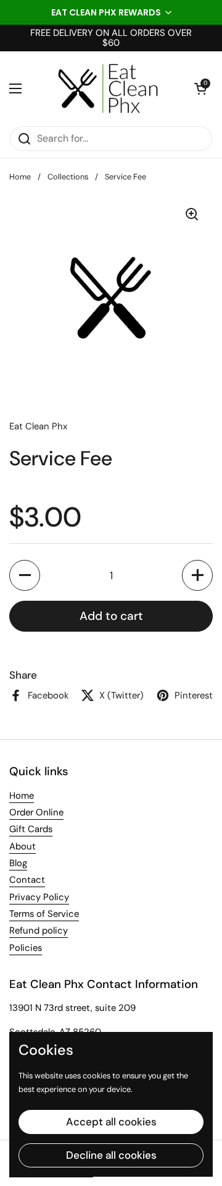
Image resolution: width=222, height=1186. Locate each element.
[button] (111, 12)
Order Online (36, 812)
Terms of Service (44, 914)
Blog (18, 863)
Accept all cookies (111, 1121)
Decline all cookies (111, 1155)
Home (20, 176)
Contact (27, 880)
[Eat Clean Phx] (108, 88)
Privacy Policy (39, 897)
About (22, 846)
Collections (67, 176)
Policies (25, 948)
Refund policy (38, 930)
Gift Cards (30, 829)
